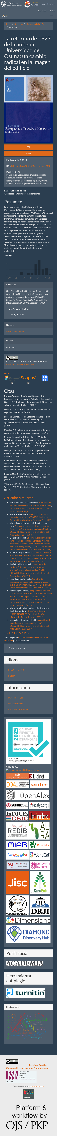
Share (6, 373)
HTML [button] (28, 153)
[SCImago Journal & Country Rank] (22, 769)
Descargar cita (15, 314)
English (11, 675)
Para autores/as (15, 703)
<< (5, 633)
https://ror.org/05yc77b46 (37, 1086)
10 (25, 633)
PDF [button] (28, 147)
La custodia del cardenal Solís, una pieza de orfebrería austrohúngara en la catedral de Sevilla (28, 567)
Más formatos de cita (18, 309)
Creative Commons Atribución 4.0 (21, 364)
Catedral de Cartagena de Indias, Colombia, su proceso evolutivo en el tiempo (29, 582)
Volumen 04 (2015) (35, 24)
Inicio (8, 24)
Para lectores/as (15, 697)
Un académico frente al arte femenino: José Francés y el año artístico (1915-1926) (30, 555)
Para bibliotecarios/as (18, 709)
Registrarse (42, 11)
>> (29, 633)
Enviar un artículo (17, 648)
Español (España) (16, 670)
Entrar (52, 11)
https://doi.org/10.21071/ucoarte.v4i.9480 (30, 166)
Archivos (19, 24)
